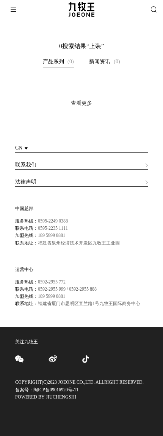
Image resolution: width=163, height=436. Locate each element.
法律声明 (25, 182)
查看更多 (81, 103)
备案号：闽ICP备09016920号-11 (46, 389)
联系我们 (25, 165)
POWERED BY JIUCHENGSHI (45, 397)
